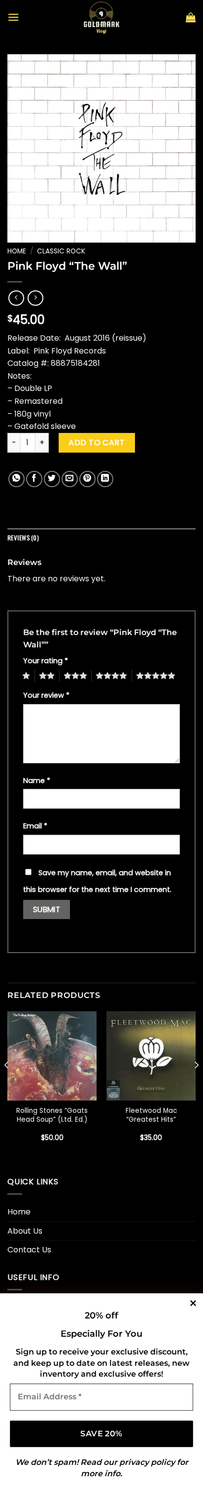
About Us (24, 1231)
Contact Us (29, 1249)
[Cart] (191, 17)
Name (36, 780)
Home (16, 251)
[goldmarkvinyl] (101, 17)
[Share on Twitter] (52, 479)
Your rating (45, 661)
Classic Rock (61, 251)
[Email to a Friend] (70, 479)
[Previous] (7, 1084)
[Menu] (13, 17)
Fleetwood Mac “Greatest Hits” (151, 1115)
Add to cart (96, 442)
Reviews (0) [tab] (23, 537)
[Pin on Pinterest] (87, 479)
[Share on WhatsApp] (16, 479)
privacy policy (147, 1462)
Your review (46, 695)
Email (35, 826)
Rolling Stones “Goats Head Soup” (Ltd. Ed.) (52, 1115)
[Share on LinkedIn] (105, 479)
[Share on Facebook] (34, 479)
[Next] (196, 1084)
